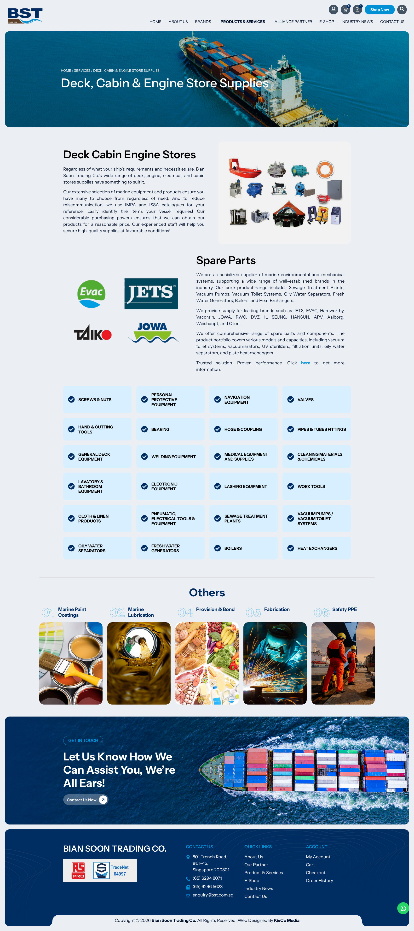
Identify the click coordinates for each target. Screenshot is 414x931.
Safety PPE (344, 609)
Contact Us (392, 21)
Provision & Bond (215, 609)
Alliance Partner (293, 21)
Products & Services (243, 21)
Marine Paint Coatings (72, 612)
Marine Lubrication (141, 612)
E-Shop (326, 21)
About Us (178, 21)
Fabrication (277, 609)
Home (155, 21)
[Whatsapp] (403, 908)
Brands (203, 21)
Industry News (357, 21)
